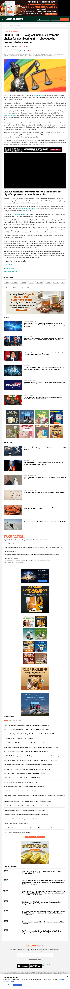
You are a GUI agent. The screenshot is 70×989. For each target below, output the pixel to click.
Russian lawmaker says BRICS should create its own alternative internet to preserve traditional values (43, 397)
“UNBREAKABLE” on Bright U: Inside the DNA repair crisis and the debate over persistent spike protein (33, 756)
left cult (43, 54)
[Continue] (51, 955)
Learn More (7, 985)
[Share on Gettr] (28, 50)
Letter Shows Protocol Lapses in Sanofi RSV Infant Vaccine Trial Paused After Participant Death (31, 747)
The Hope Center (22, 55)
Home (5, 31)
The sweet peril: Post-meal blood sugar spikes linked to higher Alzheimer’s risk (26, 819)
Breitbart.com (8, 264)
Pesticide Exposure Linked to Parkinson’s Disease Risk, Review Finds (23, 791)
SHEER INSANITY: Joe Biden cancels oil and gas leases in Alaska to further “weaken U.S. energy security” (43, 463)
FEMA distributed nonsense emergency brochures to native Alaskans (44, 492)
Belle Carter (33, 321)
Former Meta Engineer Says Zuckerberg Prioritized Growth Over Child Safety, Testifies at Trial (30, 760)
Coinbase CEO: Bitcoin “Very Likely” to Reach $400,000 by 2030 (22, 778)
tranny (38, 55)
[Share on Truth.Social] (25, 50)
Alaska (9, 54)
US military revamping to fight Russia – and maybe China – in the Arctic (45, 521)
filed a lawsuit (40, 95)
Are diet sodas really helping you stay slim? (16, 823)
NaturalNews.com (9, 268)
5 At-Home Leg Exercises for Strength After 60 (17, 832)
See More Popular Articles (35, 837)
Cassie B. (33, 351)
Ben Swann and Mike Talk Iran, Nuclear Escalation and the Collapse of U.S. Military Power (41, 903)
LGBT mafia (52, 54)
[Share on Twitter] (13, 50)
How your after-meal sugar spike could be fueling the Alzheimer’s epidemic (25, 773)
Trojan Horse (51, 55)
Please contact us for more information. (14, 562)
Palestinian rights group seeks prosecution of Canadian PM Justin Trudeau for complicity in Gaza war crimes (43, 353)
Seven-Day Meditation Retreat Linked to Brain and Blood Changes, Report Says (26, 725)
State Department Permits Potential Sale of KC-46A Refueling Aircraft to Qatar (26, 729)
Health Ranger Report (10, 867)
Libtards (6, 55)
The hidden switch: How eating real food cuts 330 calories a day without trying (26, 814)
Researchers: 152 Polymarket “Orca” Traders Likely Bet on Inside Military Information (28, 764)
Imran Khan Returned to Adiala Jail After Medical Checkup (20, 782)
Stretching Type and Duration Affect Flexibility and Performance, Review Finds (26, 806)
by (18, 214)
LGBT (47, 54)
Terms (46, 971)
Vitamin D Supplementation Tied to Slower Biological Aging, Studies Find (24, 810)
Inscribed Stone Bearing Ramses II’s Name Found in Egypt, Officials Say (24, 786)
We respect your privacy (35, 959)
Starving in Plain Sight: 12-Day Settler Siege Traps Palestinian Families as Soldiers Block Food (30, 734)
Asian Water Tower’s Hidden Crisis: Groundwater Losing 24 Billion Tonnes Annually (27, 769)
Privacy (42, 971)
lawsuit (38, 54)
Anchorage (14, 54)
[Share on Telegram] (17, 50)
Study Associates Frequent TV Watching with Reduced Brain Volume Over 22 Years (27, 801)
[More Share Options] (32, 50)
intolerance (32, 54)
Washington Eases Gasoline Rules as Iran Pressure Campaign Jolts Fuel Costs (26, 751)
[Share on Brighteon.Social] (5, 50)
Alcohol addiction (13, 31)
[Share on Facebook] (9, 50)
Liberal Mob (60, 54)
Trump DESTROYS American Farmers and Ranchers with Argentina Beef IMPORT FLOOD (41, 872)
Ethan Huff (16, 46)
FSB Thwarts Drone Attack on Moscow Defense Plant (19, 738)
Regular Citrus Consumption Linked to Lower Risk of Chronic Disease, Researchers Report (29, 828)
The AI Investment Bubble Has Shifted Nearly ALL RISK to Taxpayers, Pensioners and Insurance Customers (41, 932)
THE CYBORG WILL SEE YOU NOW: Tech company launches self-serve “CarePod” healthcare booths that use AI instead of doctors (44, 368)
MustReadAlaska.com (11, 272)
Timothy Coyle (31, 55)
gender (27, 54)
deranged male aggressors (26, 208)
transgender (43, 55)
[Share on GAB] (21, 50)
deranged (21, 54)
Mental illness (13, 55)
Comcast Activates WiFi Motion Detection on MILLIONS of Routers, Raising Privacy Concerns (30, 742)
